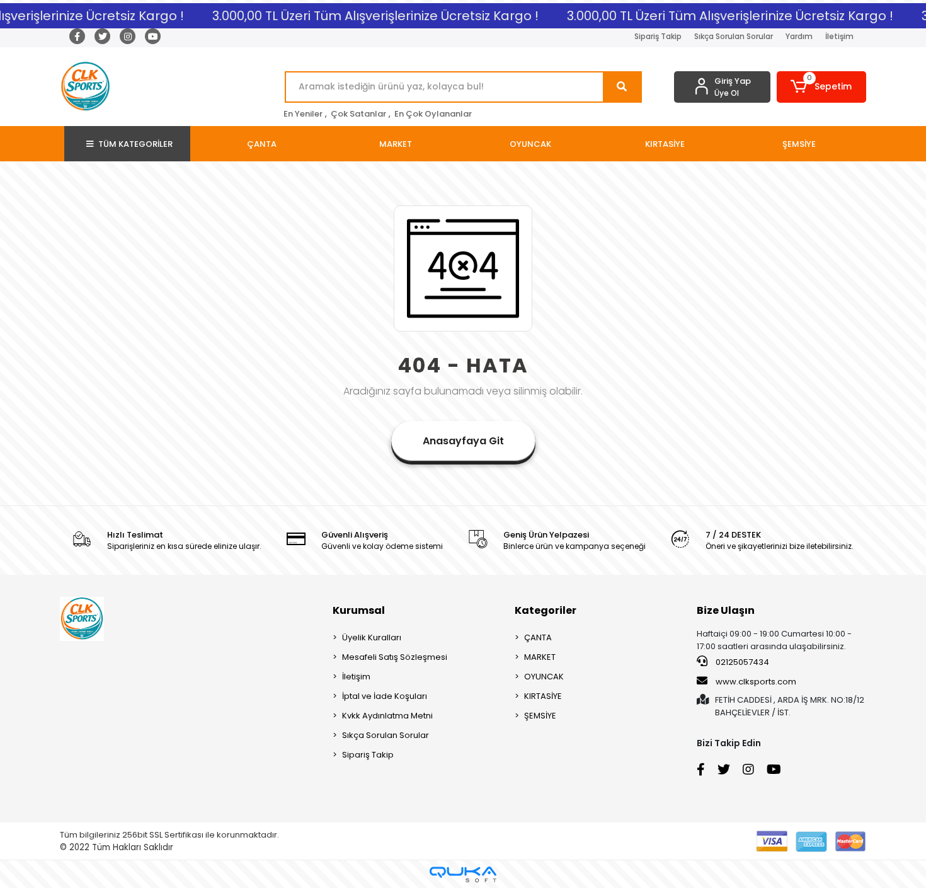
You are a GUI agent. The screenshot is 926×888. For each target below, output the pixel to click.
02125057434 (741, 662)
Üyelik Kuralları (371, 637)
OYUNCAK (544, 677)
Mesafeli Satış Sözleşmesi (394, 657)
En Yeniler (303, 114)
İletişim (839, 36)
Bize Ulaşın (726, 610)
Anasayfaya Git (463, 441)
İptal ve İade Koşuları (384, 696)
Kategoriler (545, 610)
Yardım (799, 36)
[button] (822, 87)
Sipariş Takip (658, 36)
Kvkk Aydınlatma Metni (387, 716)
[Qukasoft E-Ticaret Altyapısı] (463, 874)
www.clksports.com (755, 682)
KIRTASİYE (543, 696)
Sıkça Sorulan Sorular (733, 36)
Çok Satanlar (358, 114)
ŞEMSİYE (540, 716)
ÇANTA (538, 637)
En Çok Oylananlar (433, 114)
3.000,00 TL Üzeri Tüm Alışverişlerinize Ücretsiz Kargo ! (369, 16)
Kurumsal (359, 610)
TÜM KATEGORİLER (135, 144)
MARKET (540, 657)
